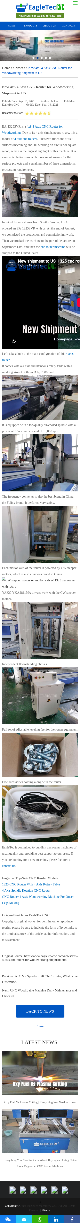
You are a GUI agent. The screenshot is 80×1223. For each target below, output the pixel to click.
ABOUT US (49, 25)
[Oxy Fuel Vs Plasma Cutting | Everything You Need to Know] (40, 1073)
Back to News (40, 1011)
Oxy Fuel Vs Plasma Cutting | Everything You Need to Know (40, 1102)
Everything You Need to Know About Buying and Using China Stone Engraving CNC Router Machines (40, 1163)
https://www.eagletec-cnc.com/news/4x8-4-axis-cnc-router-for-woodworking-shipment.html (40, 957)
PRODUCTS (30, 25)
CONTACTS (68, 25)
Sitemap (46, 1210)
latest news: (40, 1042)
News (19, 68)
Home (11, 25)
